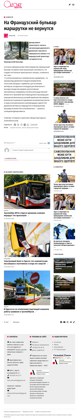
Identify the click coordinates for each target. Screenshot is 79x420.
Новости (9, 17)
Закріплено (69, 4)
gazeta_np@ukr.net (38, 350)
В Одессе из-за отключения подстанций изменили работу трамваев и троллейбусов (26, 310)
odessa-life (12, 35)
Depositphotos (58, 347)
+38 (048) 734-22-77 (15, 375)
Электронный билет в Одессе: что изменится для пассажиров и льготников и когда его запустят (25, 262)
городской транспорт (15, 127)
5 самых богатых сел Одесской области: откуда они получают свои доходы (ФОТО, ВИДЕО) (63, 101)
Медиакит (35, 342)
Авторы (16, 322)
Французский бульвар (32, 127)
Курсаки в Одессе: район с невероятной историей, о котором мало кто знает (64, 284)
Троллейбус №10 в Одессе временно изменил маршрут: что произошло (24, 214)
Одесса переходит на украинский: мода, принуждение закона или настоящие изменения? (63, 70)
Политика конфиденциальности (12, 411)
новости (24, 127)
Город (5, 258)
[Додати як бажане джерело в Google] (34, 125)
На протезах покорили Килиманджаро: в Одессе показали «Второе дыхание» (64, 243)
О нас (6, 322)
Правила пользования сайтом (43, 411)
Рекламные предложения (40, 345)
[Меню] (73, 4)
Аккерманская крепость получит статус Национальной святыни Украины (64, 266)
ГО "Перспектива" (60, 349)
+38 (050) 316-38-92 (38, 347)
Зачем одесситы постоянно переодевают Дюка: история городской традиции (64, 127)
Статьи (8, 258)
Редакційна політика (28, 411)
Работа (56, 345)
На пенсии (57, 342)
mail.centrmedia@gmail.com (16, 380)
